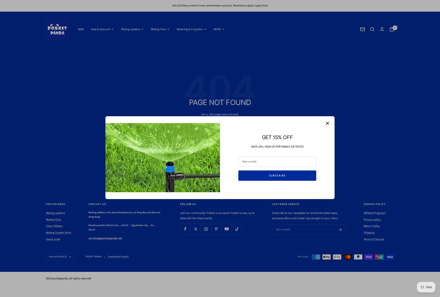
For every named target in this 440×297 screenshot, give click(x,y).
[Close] (327, 123)
